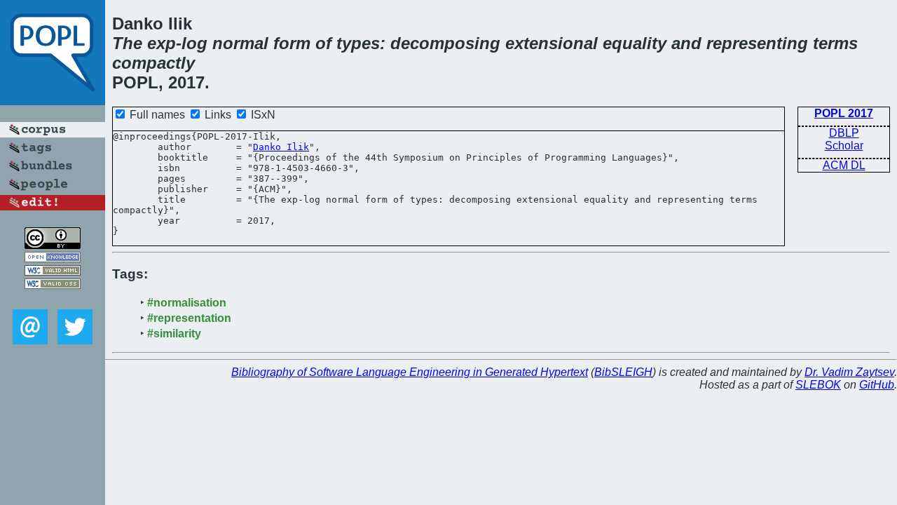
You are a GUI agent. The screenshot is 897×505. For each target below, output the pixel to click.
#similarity (174, 333)
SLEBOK (818, 385)
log (194, 43)
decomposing (445, 43)
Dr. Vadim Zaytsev (849, 372)
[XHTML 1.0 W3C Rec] (53, 272)
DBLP (844, 133)
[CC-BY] (53, 245)
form (291, 43)
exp (161, 43)
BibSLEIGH (623, 372)
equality (634, 43)
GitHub (876, 385)
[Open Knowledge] (53, 258)
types (358, 43)
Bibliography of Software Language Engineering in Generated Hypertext (409, 372)
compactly (153, 62)
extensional (551, 43)
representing (757, 43)
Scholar (844, 146)
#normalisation (186, 303)
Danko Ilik (281, 147)
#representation (189, 318)
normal (240, 43)
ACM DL (844, 165)
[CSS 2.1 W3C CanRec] (53, 299)
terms (835, 43)
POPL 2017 (843, 113)
